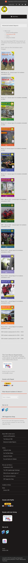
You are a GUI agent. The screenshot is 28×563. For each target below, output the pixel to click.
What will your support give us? (11, 473)
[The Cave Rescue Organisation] (4, 9)
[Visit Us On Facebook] (3, 409)
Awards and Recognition (12, 32)
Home (3, 488)
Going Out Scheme (10, 37)
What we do (7, 31)
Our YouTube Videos (8, 453)
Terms (3, 548)
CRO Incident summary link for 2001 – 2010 (12, 335)
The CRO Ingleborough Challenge (11, 470)
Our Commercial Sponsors (9, 476)
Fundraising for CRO (8, 467)
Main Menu (15, 16)
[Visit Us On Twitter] (6, 409)
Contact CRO (6, 490)
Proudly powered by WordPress (8, 559)
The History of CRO (10, 34)
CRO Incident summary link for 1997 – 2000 (12, 338)
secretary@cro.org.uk (7, 373)
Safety (7, 36)
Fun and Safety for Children (10, 459)
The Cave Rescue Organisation (16, 558)
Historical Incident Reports (9, 442)
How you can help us (7, 465)
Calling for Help (7, 450)
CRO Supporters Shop (8, 479)
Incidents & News (6, 485)
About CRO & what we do (8, 434)
